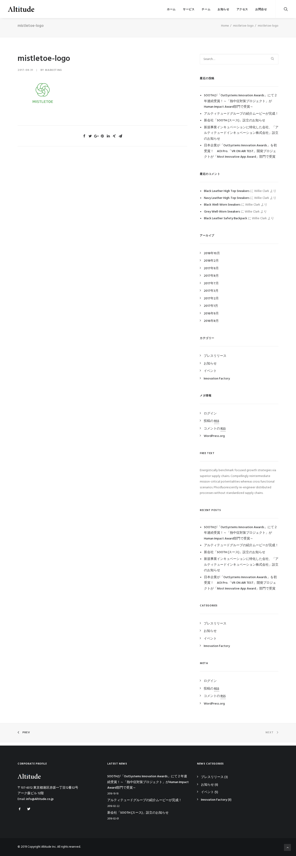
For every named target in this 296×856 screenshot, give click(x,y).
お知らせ (223, 9)
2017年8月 (211, 276)
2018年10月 (212, 253)
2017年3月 (211, 291)
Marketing (53, 70)
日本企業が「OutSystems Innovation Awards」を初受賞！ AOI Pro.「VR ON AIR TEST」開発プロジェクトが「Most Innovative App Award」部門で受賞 (240, 151)
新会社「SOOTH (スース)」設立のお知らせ (234, 120)
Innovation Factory (217, 378)
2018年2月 (211, 260)
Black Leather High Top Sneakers (227, 191)
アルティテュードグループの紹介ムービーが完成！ (241, 113)
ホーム (171, 9)
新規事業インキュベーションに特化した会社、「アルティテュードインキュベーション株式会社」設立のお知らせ (241, 133)
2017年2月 (211, 298)
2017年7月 (211, 283)
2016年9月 (211, 313)
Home (225, 25)
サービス (188, 9)
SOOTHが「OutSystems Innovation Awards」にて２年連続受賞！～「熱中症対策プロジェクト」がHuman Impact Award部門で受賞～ (240, 101)
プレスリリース (215, 356)
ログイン (210, 413)
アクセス (242, 9)
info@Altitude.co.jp (40, 799)
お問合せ (261, 9)
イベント (210, 371)
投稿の (211, 421)
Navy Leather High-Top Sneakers (227, 198)
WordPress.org (214, 436)
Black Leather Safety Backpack (225, 218)
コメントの (215, 428)
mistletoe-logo (243, 25)
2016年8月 (211, 321)
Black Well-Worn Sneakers (222, 204)
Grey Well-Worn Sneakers (222, 211)
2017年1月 (211, 306)
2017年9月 (211, 268)
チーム (206, 9)
